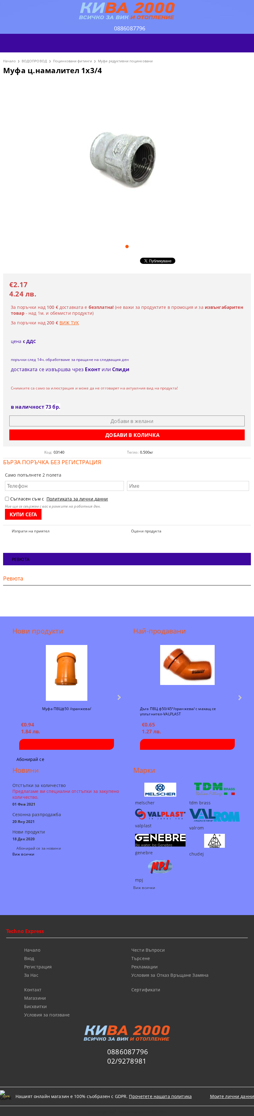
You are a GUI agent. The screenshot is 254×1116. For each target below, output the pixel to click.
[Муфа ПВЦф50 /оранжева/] (66, 673)
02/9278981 (127, 1060)
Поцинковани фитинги (72, 61)
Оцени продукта (146, 531)
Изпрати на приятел (31, 531)
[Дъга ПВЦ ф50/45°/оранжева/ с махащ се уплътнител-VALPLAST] (187, 673)
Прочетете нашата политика (160, 1096)
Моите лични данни (232, 1096)
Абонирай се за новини (38, 848)
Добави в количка (66, 744)
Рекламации (144, 967)
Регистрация (38, 967)
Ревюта (20, 559)
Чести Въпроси (148, 950)
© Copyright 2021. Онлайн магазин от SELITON (127, 1111)
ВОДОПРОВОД (34, 61)
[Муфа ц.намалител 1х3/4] (127, 160)
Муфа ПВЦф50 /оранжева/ (66, 708)
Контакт (33, 990)
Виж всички (23, 854)
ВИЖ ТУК (69, 323)
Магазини (35, 998)
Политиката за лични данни (77, 499)
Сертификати (145, 990)
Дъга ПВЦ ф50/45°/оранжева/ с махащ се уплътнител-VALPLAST (178, 711)
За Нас (31, 975)
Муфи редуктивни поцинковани (125, 61)
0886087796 (130, 28)
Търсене (140, 958)
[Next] (118, 697)
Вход (29, 958)
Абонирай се (30, 759)
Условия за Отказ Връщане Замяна (169, 975)
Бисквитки (35, 1006)
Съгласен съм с (59, 499)
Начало (9, 61)
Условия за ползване (47, 1015)
